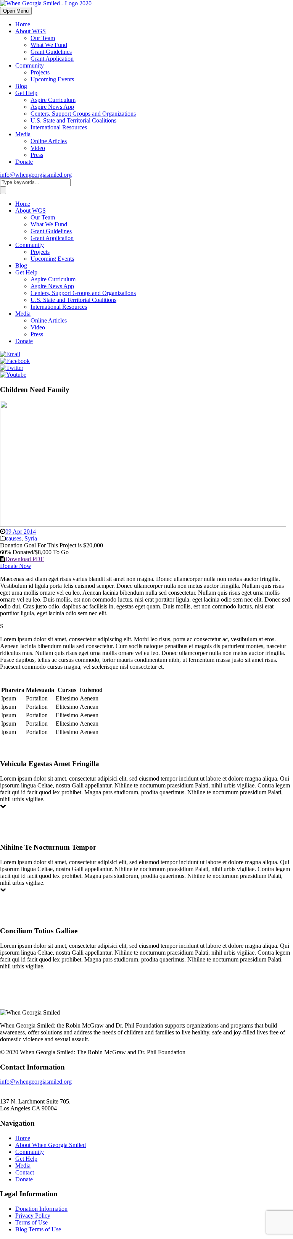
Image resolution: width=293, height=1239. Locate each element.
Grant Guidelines (51, 51)
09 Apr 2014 (20, 531)
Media (23, 134)
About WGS (30, 31)
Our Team (43, 38)
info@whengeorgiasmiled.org (36, 174)
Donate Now (15, 566)
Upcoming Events (52, 79)
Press (37, 155)
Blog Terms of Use (38, 1229)
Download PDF (24, 559)
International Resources (59, 127)
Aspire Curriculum (53, 100)
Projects (40, 72)
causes (13, 538)
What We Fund (49, 45)
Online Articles (49, 141)
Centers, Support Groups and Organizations (83, 113)
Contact (24, 1172)
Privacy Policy (32, 1215)
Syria (30, 538)
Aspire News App (52, 106)
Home (22, 24)
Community (29, 65)
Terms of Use (31, 1222)
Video (38, 148)
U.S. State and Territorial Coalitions (73, 120)
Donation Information (41, 1208)
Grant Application (52, 58)
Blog (21, 86)
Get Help (26, 93)
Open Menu (16, 11)
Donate (24, 161)
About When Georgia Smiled (50, 1145)
